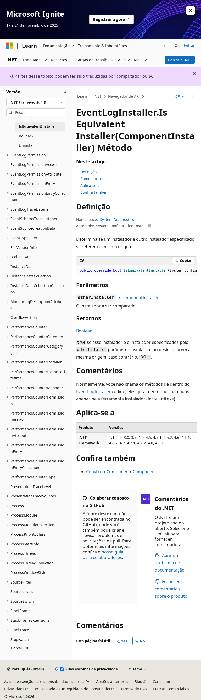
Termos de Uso (134, 688)
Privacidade (14, 688)
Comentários (91, 178)
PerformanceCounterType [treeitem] (32, 476)
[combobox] (35, 102)
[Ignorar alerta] (190, 10)
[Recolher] (65, 92)
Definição (88, 171)
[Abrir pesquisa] (176, 46)
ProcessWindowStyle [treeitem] (28, 572)
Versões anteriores (112, 681)
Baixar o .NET (180, 59)
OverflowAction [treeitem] (23, 317)
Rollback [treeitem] (26, 135)
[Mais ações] (192, 96)
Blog (138, 681)
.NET (97, 96)
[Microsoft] (9, 45)
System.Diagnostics (117, 219)
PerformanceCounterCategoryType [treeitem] (37, 349)
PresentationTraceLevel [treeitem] (30, 486)
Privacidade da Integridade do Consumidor (73, 688)
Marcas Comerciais (169, 688)
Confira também (94, 192)
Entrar (189, 45)
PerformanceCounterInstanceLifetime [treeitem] (37, 375)
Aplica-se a (89, 185)
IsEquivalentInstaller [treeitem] (37, 126)
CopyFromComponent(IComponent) (122, 471)
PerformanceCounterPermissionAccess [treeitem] (37, 416)
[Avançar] (164, 46)
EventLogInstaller (93, 391)
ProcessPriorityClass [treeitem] (28, 534)
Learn (82, 96)
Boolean (84, 331)
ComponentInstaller (139, 297)
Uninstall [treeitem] (27, 145)
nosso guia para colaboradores (103, 554)
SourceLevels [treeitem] (21, 591)
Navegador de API (124, 96)
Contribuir (162, 681)
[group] (136, 270)
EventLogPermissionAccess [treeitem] (34, 164)
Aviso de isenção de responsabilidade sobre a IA (46, 681)
